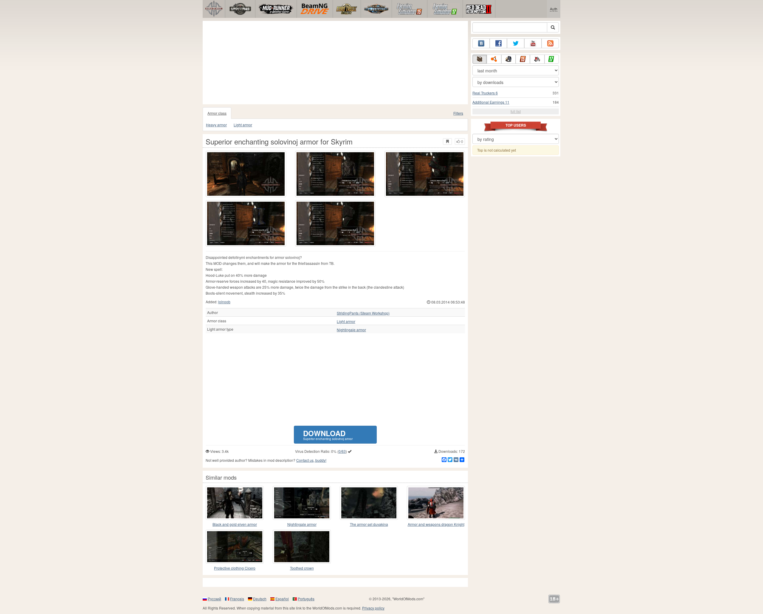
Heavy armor (216, 124)
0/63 (342, 451)
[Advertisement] (335, 62)
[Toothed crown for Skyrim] (302, 547)
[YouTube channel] (533, 43)
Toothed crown (302, 568)
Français (237, 598)
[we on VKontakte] (481, 43)
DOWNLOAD (328, 434)
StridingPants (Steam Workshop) (363, 313)
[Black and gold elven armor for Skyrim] (235, 503)
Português (306, 598)
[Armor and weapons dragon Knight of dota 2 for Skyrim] (436, 503)
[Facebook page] (498, 43)
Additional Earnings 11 (490, 102)
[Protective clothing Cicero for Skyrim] (235, 547)
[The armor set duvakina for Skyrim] (369, 503)
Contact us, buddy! (311, 460)
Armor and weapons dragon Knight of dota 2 (436, 524)
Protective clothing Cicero (234, 568)
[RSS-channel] (550, 43)
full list (516, 111)
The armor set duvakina (369, 524)
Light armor (243, 124)
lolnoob (224, 301)
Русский (214, 598)
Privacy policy (373, 607)
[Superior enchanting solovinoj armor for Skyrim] (246, 174)
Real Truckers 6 (485, 92)
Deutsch (259, 598)
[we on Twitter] (515, 43)
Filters (458, 113)
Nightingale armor (351, 329)
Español (282, 598)
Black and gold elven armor (235, 524)
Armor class (217, 113)
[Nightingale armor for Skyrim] (302, 503)
